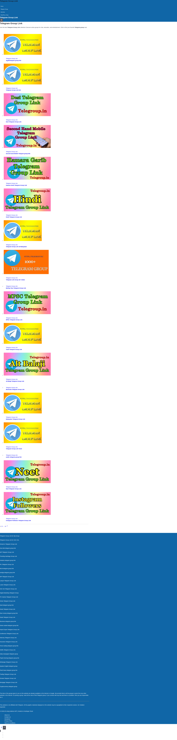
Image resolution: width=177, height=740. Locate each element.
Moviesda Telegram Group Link (15, 389)
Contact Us (7, 717)
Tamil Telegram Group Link (14, 349)
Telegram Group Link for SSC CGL (9, 540)
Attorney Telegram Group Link (8, 637)
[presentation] (46, 44)
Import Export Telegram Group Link (9, 629)
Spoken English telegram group (8, 666)
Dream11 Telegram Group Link (8, 544)
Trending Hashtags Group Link (8, 556)
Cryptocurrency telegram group (8, 686)
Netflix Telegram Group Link (7, 650)
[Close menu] (0, 731)
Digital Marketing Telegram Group (9, 593)
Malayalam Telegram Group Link (15, 419)
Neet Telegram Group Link (13, 489)
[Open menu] (1, 20)
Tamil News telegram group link (8, 670)
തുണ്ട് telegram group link (13, 60)
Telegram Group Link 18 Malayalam (16, 246)
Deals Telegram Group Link (7, 609)
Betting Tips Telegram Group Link (16, 288)
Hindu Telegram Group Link (7, 601)
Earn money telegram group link (9, 613)
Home (2, 6)
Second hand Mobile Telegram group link (18, 153)
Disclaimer (7, 719)
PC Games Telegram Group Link (9, 597)
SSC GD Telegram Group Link (8, 589)
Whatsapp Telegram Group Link (8, 662)
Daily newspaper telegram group (9, 654)
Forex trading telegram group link (9, 646)
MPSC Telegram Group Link (14, 319)
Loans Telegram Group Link (7, 584)
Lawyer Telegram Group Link (8, 580)
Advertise (3, 12)
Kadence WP (13, 711)
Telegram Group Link (11, 58)
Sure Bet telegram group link (8, 548)
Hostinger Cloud (28, 711)
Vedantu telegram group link (7, 560)
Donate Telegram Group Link (8, 678)
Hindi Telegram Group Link (14, 217)
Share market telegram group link (9, 625)
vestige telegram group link (7, 572)
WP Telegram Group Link (7, 552)
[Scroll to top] (1, 727)
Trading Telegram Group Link (8, 674)
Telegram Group (4, 9)
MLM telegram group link (7, 568)
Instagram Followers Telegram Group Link (18, 520)
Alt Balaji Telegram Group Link (15, 381)
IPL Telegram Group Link (7, 564)
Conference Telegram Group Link (9, 633)
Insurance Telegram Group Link (8, 641)
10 (5, 526)
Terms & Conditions (9, 723)
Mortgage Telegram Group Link (8, 682)
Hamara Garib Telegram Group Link (16, 185)
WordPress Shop (4, 15)
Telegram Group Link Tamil (14, 448)
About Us (7, 715)
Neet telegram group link (7, 605)
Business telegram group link (8, 621)
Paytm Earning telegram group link (9, 658)
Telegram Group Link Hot (13, 90)
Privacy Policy (8, 721)
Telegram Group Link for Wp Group (9, 536)
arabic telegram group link (14, 457)
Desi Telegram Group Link (13, 122)
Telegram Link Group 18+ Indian (15, 280)
